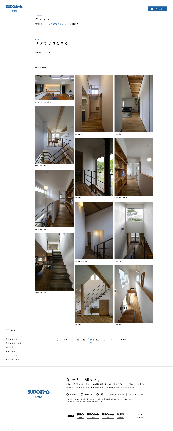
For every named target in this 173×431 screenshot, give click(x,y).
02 (84, 339)
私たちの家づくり (14, 343)
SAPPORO (88, 394)
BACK (65, 340)
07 (110, 339)
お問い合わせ (133, 394)
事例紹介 (38, 24)
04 (97, 339)
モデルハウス (12, 355)
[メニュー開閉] (11, 331)
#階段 (46, 165)
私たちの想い (12, 339)
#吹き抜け (47, 102)
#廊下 (125, 197)
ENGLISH (141, 417)
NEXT (123, 340)
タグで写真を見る (56, 24)
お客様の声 (74, 24)
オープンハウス (13, 359)
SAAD (140, 414)
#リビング (39, 102)
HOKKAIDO (74, 394)
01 (78, 339)
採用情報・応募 (115, 394)
